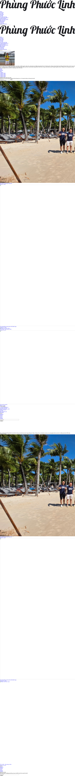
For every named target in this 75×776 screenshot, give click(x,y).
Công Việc (2, 22)
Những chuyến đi (3, 18)
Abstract (1, 418)
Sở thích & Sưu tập (3, 23)
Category (1, 72)
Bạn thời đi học (2, 20)
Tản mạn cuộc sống (3, 16)
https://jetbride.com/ (3, 411)
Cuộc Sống (2, 48)
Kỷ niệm (1, 15)
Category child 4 (3, 75)
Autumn (1, 416)
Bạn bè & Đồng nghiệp (4, 19)
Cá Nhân (1, 15)
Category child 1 (3, 73)
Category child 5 (3, 76)
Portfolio (1, 70)
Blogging (1, 414)
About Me (2, 12)
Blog (1, 71)
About (1, 69)
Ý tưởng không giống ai (4, 17)
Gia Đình (1, 13)
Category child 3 (3, 74)
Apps (1, 416)
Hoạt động (2, 14)
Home (1, 11)
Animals (1, 417)
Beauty (1, 415)
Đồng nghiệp (2, 21)
